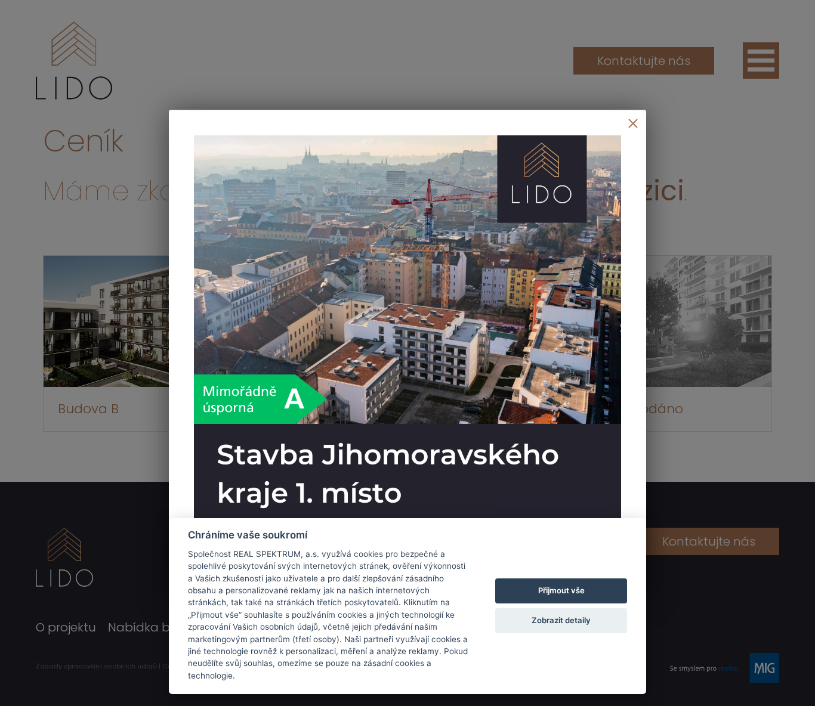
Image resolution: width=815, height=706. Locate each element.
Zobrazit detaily (561, 620)
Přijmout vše (561, 590)
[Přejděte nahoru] (788, 679)
